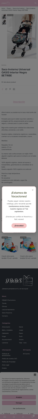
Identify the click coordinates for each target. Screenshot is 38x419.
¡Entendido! (19, 226)
